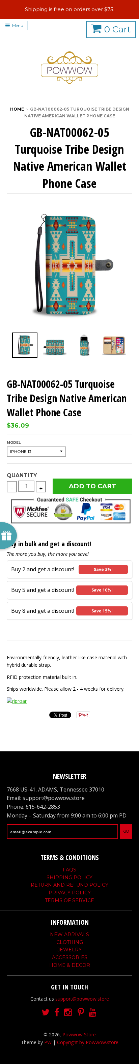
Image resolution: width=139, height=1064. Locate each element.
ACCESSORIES (69, 957)
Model (14, 442)
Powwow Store (79, 1034)
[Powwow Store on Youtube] (93, 1012)
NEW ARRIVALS (69, 934)
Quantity (22, 475)
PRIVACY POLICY (70, 893)
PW (48, 1042)
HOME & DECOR (69, 965)
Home (17, 109)
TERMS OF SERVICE (69, 900)
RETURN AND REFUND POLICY (69, 885)
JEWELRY (69, 950)
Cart (117, 29)
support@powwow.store (82, 999)
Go (126, 831)
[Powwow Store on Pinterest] (81, 1012)
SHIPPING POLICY (69, 877)
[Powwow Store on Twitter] (45, 1012)
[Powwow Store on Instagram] (68, 1012)
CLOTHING (69, 942)
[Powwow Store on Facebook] (56, 1012)
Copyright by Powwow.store (87, 1042)
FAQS (69, 870)
